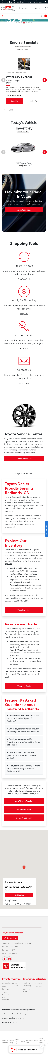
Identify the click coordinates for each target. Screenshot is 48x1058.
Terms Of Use (17, 1041)
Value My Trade (24, 686)
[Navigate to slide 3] (21, 22)
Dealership (40, 978)
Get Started (24, 348)
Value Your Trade (24, 209)
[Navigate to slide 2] (19, 22)
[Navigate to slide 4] (24, 23)
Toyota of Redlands (5, 1041)
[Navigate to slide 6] (28, 22)
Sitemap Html (29, 1041)
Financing (28, 978)
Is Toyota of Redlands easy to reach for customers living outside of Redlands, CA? (23, 768)
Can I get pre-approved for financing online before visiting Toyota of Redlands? (23, 742)
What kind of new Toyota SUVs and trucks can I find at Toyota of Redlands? (23, 718)
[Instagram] (9, 958)
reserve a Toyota (15, 631)
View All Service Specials (23, 46)
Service (17, 978)
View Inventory (24, 610)
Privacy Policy (11, 1041)
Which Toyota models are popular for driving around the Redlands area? (23, 730)
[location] (45, 2)
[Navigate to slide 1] (16, 22)
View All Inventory (23, 132)
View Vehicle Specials (24, 801)
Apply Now (24, 313)
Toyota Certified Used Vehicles (5, 996)
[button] (24, 868)
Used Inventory (6, 987)
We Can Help (24, 383)
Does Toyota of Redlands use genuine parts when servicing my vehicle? (21, 755)
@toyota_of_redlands (24, 473)
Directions (38, 986)
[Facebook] (4, 958)
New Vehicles (7, 983)
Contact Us (12, 937)
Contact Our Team (24, 817)
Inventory (7, 978)
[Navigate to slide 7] (31, 22)
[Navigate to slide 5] (26, 22)
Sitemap (22, 1041)
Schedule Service (22, 49)
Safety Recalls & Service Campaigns (42, 1041)
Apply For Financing (27, 984)
